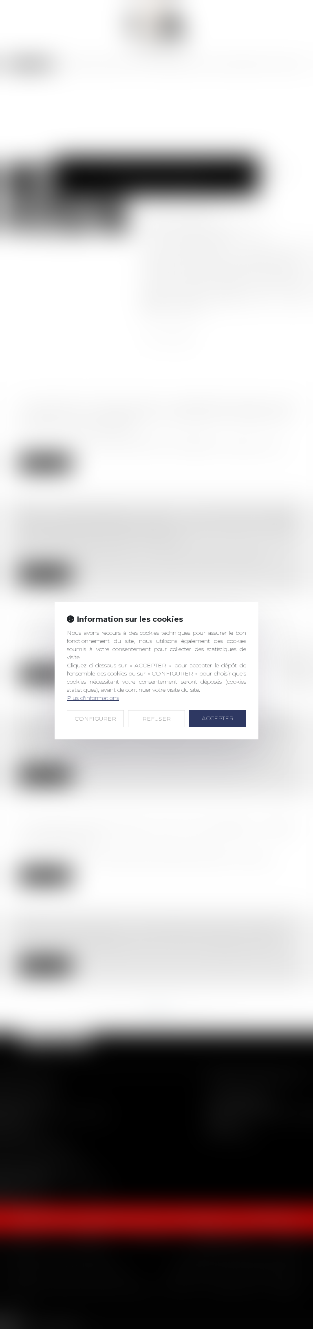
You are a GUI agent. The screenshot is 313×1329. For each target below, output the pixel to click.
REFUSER (156, 718)
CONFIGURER (95, 718)
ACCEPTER (218, 718)
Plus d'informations (93, 698)
